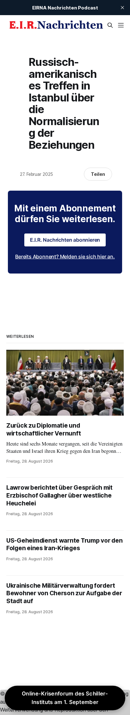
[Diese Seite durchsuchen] (110, 25)
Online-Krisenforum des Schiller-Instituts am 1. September (65, 697)
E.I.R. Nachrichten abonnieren (65, 240)
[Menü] (121, 25)
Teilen (98, 174)
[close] (122, 8)
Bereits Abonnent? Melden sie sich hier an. (65, 256)
